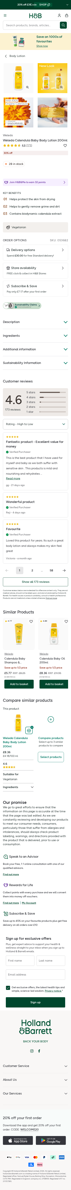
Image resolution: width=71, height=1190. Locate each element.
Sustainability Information (22, 363)
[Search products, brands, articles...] (64, 25)
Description (11, 322)
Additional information (19, 349)
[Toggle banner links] (67, 4)
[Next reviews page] (64, 570)
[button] (35, 305)
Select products (51, 757)
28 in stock (16, 164)
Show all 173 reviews (35, 582)
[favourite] (31, 621)
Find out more (51, 598)
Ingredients (11, 336)
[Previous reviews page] (7, 570)
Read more (13, 478)
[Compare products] (51, 719)
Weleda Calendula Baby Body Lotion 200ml (15, 742)
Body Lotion (17, 56)
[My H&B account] (59, 15)
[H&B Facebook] (39, 1051)
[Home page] (35, 15)
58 (51, 570)
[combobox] (31, 25)
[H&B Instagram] (32, 1051)
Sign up (35, 1002)
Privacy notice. (53, 990)
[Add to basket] (29, 730)
